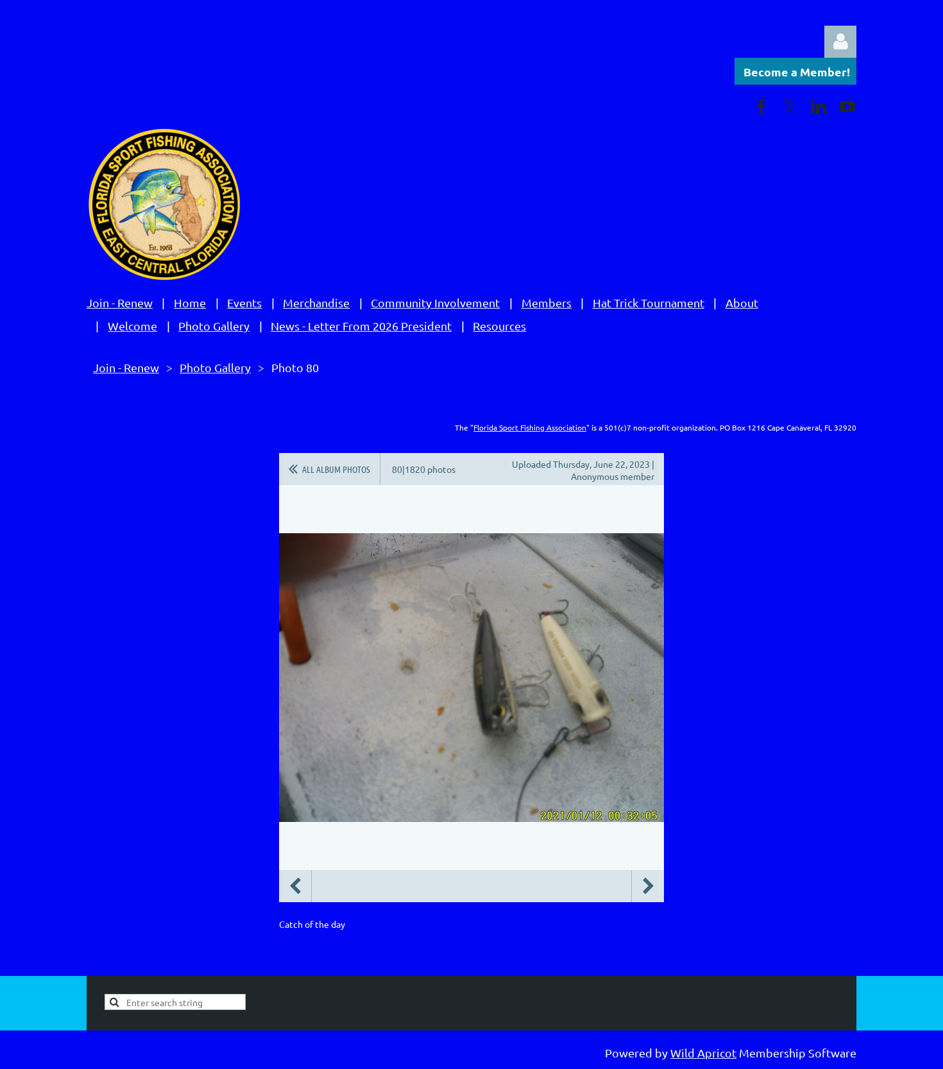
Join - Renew (120, 302)
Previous (295, 886)
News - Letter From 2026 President (361, 325)
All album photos (336, 469)
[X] (790, 106)
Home (190, 302)
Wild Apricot (703, 1052)
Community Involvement (435, 302)
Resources (499, 325)
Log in (840, 42)
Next (648, 886)
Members (547, 302)
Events (244, 302)
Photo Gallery (214, 325)
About (742, 302)
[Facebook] (761, 106)
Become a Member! (796, 71)
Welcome (132, 325)
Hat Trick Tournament (648, 302)
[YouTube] (847, 106)
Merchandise (316, 302)
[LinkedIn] (819, 106)
